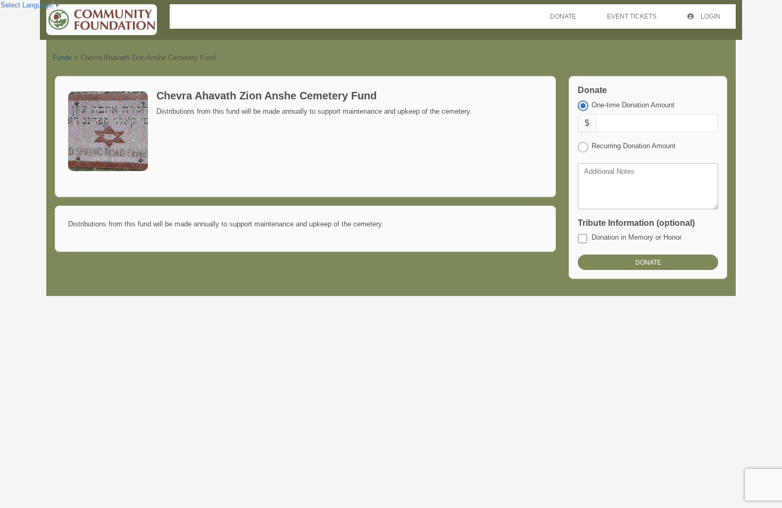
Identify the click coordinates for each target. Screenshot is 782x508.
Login (709, 16)
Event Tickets (631, 16)
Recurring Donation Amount (634, 146)
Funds (62, 58)
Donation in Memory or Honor (636, 237)
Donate (563, 16)
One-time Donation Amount (633, 105)
